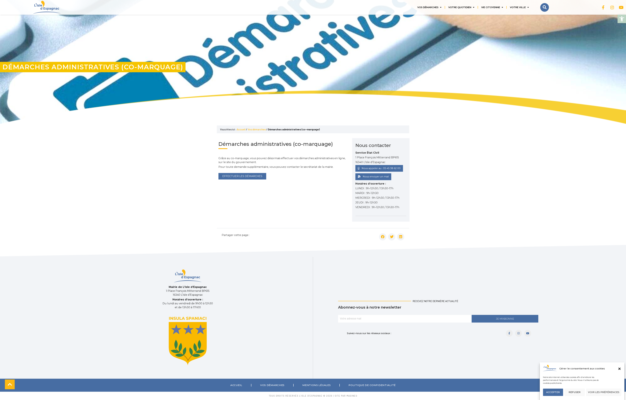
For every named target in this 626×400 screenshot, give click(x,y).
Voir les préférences (603, 392)
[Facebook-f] (603, 7)
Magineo (352, 395)
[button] (622, 19)
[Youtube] (621, 7)
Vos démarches (427, 7)
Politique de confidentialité (372, 385)
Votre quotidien (459, 7)
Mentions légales (316, 385)
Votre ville (518, 7)
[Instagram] (612, 7)
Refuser (575, 392)
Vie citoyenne (490, 7)
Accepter (553, 392)
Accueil (241, 129)
